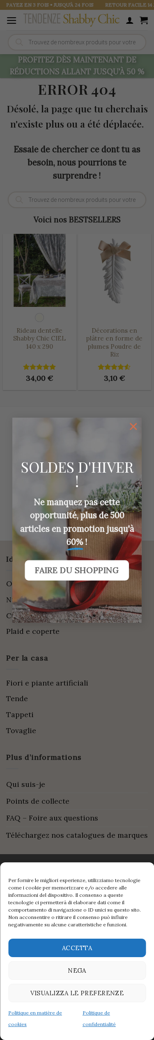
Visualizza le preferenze (77, 993)
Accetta (77, 948)
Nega (77, 970)
